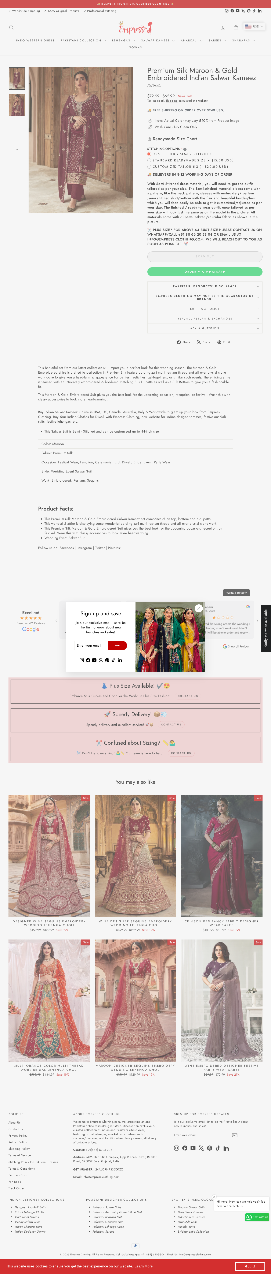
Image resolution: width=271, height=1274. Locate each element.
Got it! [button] (250, 1266)
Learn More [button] (144, 1266)
